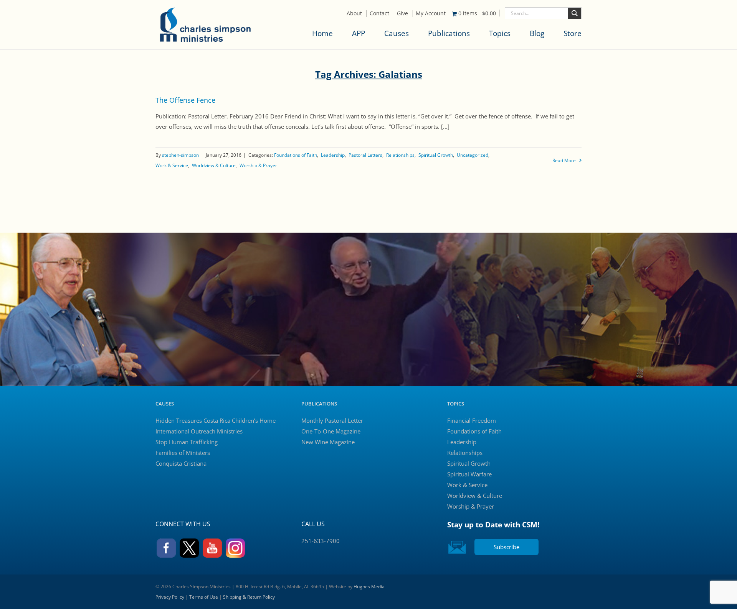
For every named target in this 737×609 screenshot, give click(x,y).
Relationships (400, 155)
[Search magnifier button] (574, 13)
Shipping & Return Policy (249, 597)
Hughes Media (369, 586)
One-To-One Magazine (330, 431)
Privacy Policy (169, 597)
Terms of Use (203, 597)
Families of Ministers (182, 452)
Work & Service (171, 165)
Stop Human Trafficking (186, 442)
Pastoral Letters (365, 155)
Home (322, 33)
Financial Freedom (471, 420)
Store (572, 33)
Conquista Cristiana (181, 463)
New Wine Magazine (328, 442)
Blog (537, 33)
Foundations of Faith (295, 155)
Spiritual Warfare (469, 474)
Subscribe (506, 547)
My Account (431, 13)
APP (358, 33)
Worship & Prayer (258, 165)
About (354, 13)
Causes (396, 33)
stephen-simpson (180, 155)
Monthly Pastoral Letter (332, 420)
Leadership (333, 155)
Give (402, 13)
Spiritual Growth (435, 155)
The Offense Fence (185, 100)
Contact (379, 13)
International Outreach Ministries (199, 431)
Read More (564, 160)
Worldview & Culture (214, 165)
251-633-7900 (320, 541)
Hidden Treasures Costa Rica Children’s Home (215, 420)
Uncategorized (472, 155)
